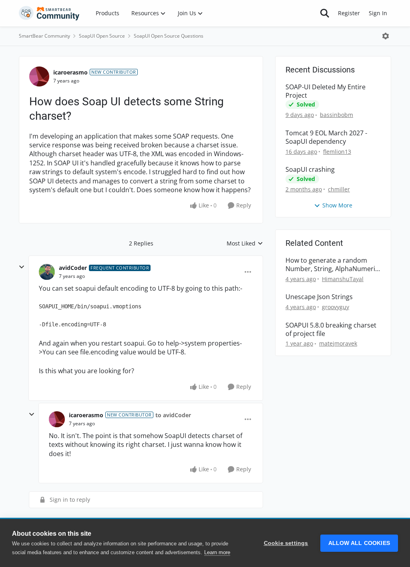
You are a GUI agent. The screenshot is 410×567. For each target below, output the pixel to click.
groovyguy (335, 307)
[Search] (325, 13)
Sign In (378, 13)
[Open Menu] (385, 36)
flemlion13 (337, 151)
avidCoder (73, 267)
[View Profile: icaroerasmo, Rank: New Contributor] (39, 76)
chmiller (339, 189)
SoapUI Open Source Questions (168, 35)
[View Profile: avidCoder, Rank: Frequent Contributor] (47, 272)
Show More (337, 205)
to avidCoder (173, 415)
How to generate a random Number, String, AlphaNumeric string (331, 264)
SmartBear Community (44, 35)
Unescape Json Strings (319, 297)
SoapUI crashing (310, 169)
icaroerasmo (70, 72)
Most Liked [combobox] (245, 243)
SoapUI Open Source (102, 35)
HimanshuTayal (343, 279)
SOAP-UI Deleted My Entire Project (325, 91)
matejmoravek (338, 343)
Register (349, 13)
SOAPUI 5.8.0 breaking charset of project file (330, 329)
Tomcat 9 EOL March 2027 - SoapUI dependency (326, 137)
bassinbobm (336, 115)
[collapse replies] (21, 267)
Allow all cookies (359, 543)
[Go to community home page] (49, 13)
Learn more (217, 552)
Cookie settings (286, 543)
